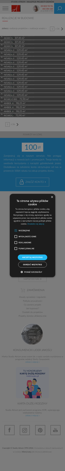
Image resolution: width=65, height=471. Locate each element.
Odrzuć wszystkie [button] (32, 264)
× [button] (52, 197)
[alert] (32, 235)
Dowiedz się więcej (36, 224)
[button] (32, 271)
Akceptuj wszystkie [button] (32, 257)
